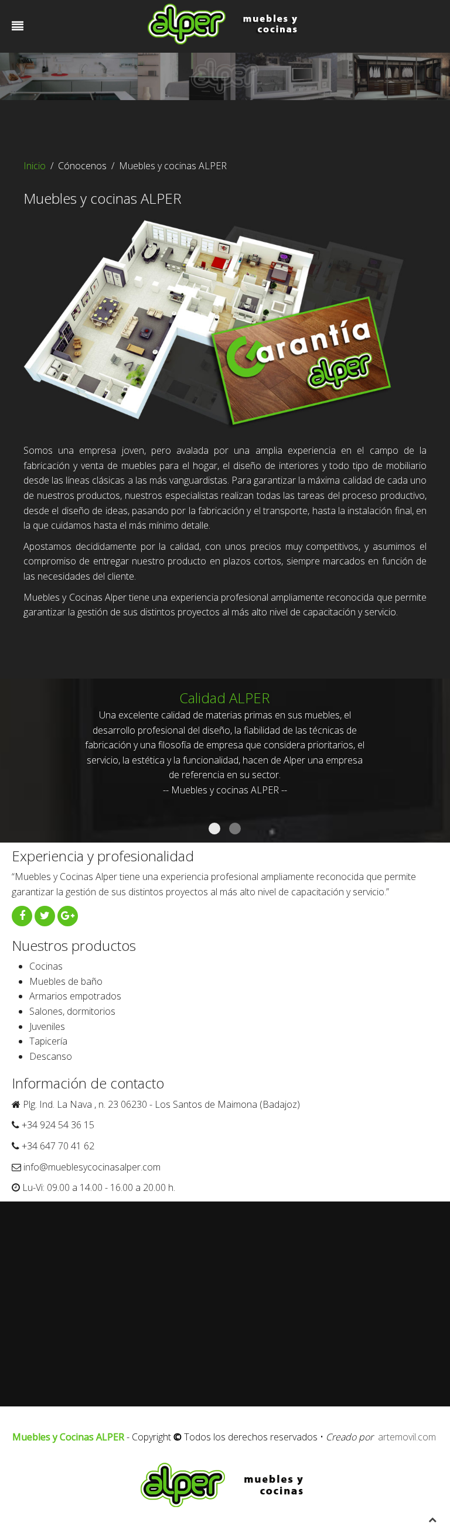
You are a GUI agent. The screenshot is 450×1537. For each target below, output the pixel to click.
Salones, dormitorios (72, 1011)
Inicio (34, 165)
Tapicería (48, 1041)
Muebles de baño (66, 981)
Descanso (50, 1056)
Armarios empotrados (75, 996)
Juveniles (47, 1026)
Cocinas (46, 966)
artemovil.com (407, 1436)
